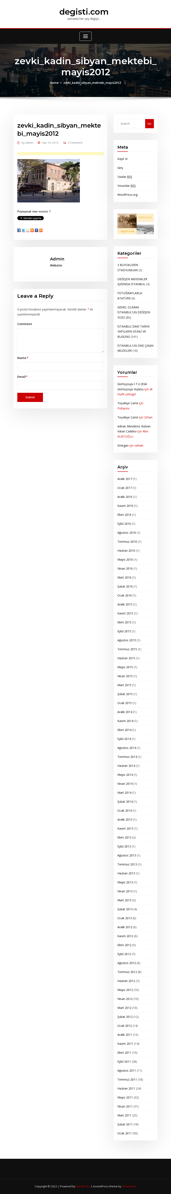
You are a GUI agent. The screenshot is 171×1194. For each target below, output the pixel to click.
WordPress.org (127, 195)
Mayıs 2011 (125, 1097)
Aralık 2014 (124, 712)
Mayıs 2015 (125, 667)
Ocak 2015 (124, 703)
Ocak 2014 (124, 810)
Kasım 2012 (125, 936)
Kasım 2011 (125, 1044)
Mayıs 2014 (125, 775)
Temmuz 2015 (127, 649)
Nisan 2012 (125, 999)
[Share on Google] (36, 230)
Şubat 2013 (125, 909)
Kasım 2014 (125, 721)
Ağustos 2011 (126, 1070)
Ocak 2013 (124, 918)
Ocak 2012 (124, 1026)
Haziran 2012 (126, 981)
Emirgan (122, 445)
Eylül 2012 (124, 954)
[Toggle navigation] (85, 36)
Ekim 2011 (124, 1053)
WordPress (83, 1186)
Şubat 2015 (125, 694)
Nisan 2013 (125, 891)
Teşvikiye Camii (127, 403)
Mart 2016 (124, 577)
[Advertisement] (67, 154)
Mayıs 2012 (125, 990)
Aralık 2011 (124, 1035)
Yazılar (124, 177)
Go (149, 124)
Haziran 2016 (126, 550)
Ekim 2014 (124, 730)
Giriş (120, 168)
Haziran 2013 (126, 873)
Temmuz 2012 (127, 972)
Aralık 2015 (124, 604)
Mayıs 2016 (125, 559)
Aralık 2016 (124, 497)
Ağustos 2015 (126, 640)
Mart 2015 (124, 685)
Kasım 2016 (125, 506)
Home (54, 83)
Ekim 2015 (124, 622)
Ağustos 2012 (126, 963)
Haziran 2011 (126, 1088)
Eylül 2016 (124, 524)
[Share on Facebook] (19, 230)
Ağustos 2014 (126, 748)
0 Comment (75, 142)
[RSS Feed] (41, 230)
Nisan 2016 (125, 568)
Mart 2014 (124, 793)
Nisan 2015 (125, 676)
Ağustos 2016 (126, 533)
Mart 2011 (124, 1115)
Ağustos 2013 (126, 855)
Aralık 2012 (124, 927)
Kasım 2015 (125, 613)
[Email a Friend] (27, 230)
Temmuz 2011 (127, 1079)
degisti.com (84, 12)
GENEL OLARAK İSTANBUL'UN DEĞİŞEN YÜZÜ (133, 312)
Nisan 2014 (125, 784)
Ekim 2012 (124, 945)
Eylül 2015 (124, 631)
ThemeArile (129, 1186)
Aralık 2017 (124, 479)
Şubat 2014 (125, 802)
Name (23, 358)
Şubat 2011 (125, 1124)
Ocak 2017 (124, 488)
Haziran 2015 (126, 658)
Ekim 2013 (124, 837)
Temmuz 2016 (127, 542)
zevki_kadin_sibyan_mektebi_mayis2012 (92, 83)
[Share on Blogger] (32, 230)
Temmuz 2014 (127, 757)
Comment (24, 324)
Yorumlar (126, 186)
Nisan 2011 (125, 1106)
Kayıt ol (122, 159)
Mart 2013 (124, 900)
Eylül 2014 (124, 739)
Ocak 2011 (124, 1133)
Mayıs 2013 (125, 882)
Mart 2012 (124, 1008)
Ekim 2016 (124, 515)
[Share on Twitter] (23, 230)
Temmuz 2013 (127, 864)
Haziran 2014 (126, 766)
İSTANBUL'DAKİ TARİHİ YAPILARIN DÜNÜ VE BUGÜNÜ (133, 331)
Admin (27, 142)
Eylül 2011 (124, 1061)
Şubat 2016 (125, 586)
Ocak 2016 (124, 595)
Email (22, 377)
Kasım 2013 (125, 828)
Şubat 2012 (125, 1017)
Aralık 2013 (124, 819)
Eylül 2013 (124, 846)
